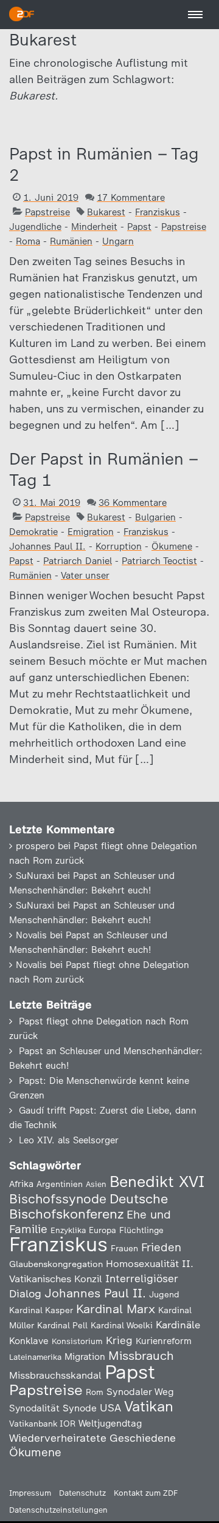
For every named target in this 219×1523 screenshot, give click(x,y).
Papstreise (47, 212)
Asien (96, 1184)
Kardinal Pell (62, 1325)
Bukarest (106, 212)
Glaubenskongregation (56, 1264)
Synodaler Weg (140, 1391)
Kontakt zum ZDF (146, 1493)
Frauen (124, 1248)
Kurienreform (164, 1341)
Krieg (119, 1340)
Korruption (119, 546)
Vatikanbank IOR (42, 1423)
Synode (80, 1408)
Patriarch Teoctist (159, 561)
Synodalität (34, 1408)
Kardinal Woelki (122, 1325)
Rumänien (71, 241)
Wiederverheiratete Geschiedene (92, 1437)
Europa (102, 1230)
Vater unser (85, 575)
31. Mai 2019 (51, 502)
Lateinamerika (35, 1357)
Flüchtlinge (141, 1230)
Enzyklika (68, 1230)
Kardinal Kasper (41, 1310)
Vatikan (148, 1406)
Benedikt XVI (156, 1181)
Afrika (21, 1183)
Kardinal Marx (115, 1309)
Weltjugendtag (110, 1423)
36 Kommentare (133, 502)
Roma (28, 241)
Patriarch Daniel (77, 561)
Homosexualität (142, 1263)
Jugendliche (35, 226)
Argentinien (59, 1184)
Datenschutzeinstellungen (58, 1510)
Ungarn (118, 241)
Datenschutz (82, 1493)
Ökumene (171, 546)
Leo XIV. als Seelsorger (69, 1140)
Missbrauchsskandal (55, 1375)
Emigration (91, 531)
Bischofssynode (57, 1198)
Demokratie (33, 531)
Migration (84, 1356)
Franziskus (157, 212)
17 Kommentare (131, 197)
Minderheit (94, 226)
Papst (139, 226)
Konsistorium (77, 1341)
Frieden (161, 1247)
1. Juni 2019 (50, 197)
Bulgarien (155, 517)
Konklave (29, 1340)
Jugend (164, 1294)
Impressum (30, 1493)
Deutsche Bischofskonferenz (88, 1206)
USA (110, 1407)
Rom (94, 1392)
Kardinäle (178, 1325)
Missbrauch (141, 1355)
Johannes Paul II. (47, 546)
